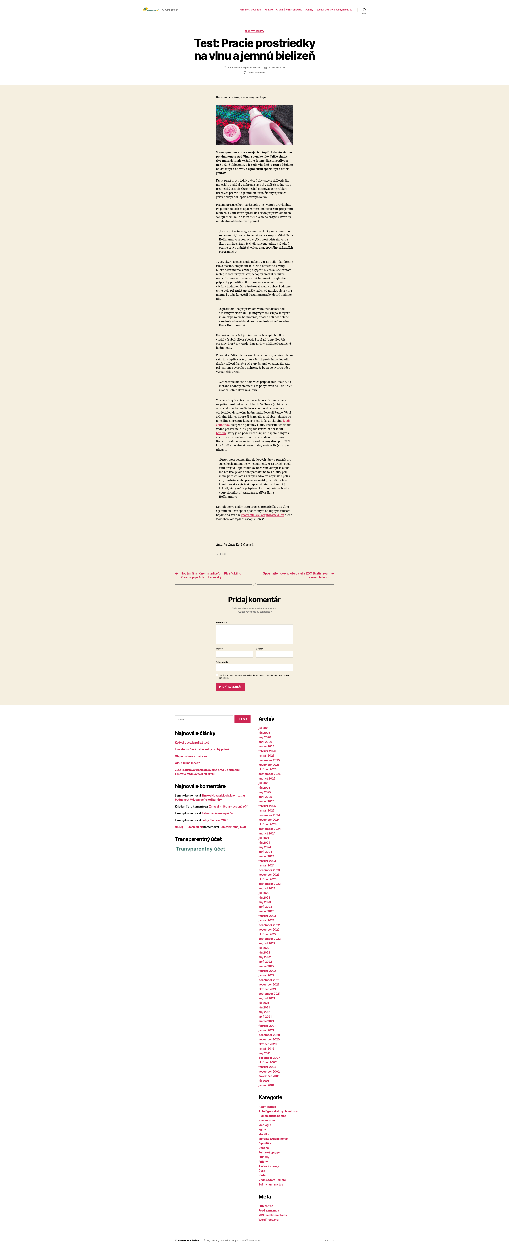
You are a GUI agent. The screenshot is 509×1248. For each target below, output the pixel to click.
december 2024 (269, 815)
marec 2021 (266, 1021)
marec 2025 (266, 801)
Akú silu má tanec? (187, 763)
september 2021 (269, 993)
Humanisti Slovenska (251, 9)
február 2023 (267, 916)
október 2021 (267, 989)
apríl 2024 (265, 851)
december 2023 (269, 870)
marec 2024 (266, 856)
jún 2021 (264, 1007)
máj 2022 (264, 957)
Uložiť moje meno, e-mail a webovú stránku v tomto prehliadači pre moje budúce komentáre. (254, 676)
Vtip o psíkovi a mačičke (191, 756)
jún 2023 (264, 897)
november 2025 (269, 764)
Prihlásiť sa (265, 1206)
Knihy (262, 1129)
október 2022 (267, 934)
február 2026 (267, 751)
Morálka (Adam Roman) (273, 1138)
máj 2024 (264, 847)
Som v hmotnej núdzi (233, 827)
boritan (221, 433)
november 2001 (268, 1076)
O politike (264, 1143)
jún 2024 (264, 842)
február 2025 (267, 806)
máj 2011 (264, 1053)
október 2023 (267, 879)
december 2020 (269, 1035)
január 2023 (266, 920)
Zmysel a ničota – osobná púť (228, 806)
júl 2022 (263, 948)
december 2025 (269, 760)
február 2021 (267, 1025)
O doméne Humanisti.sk (289, 9)
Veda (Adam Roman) (272, 1180)
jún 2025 (264, 787)
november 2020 (269, 1039)
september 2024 (269, 828)
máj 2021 (264, 1012)
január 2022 (266, 975)
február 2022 (267, 970)
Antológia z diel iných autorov (278, 1111)
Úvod (262, 1170)
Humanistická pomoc (272, 1116)
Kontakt (269, 9)
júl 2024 (263, 838)
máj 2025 (264, 792)
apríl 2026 (265, 742)
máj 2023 (264, 902)
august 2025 (266, 778)
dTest (222, 553)
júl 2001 (263, 1080)
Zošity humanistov (270, 1184)
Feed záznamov (268, 1210)
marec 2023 (266, 911)
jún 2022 (264, 952)
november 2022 (269, 929)
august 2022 (266, 943)
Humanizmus (267, 1120)
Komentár (221, 622)
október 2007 (267, 1062)
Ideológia (264, 1125)
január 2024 (266, 865)
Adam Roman (267, 1106)
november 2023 (269, 874)
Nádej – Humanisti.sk (189, 827)
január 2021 (266, 1030)
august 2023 (266, 888)
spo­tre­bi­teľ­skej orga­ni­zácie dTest (262, 515)
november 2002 (269, 1071)
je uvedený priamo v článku (247, 67)
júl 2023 (263, 893)
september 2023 (269, 883)
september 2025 (269, 774)
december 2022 (269, 925)
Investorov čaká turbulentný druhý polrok (202, 749)
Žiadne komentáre (256, 72)
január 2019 (266, 1048)
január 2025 (266, 810)
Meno (219, 649)
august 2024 (266, 833)
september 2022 (269, 938)
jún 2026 (264, 732)
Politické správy (269, 1152)
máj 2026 (264, 737)
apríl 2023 (265, 906)
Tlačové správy (254, 31)
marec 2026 (266, 746)
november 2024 (269, 819)
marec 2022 (266, 966)
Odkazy (309, 9)
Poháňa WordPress (252, 1240)
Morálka (263, 1134)
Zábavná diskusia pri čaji (217, 813)
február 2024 (267, 861)
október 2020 (267, 1044)
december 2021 (269, 980)
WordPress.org (268, 1219)
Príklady (263, 1157)
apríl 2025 (265, 797)
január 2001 (266, 1085)
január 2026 (266, 755)
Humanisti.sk (191, 1240)
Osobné (263, 1148)
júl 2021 (263, 1002)
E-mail (259, 649)
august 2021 (266, 998)
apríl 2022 (265, 961)
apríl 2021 (265, 1016)
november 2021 (268, 984)
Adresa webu (222, 662)
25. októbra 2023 (276, 67)
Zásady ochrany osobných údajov (334, 9)
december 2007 (269, 1057)
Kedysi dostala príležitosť (192, 742)
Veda (262, 1175)
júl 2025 (263, 783)
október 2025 (267, 769)
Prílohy (263, 1161)
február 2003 (267, 1067)
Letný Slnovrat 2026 (214, 820)
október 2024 (267, 824)
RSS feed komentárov (272, 1215)
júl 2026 (263, 728)
